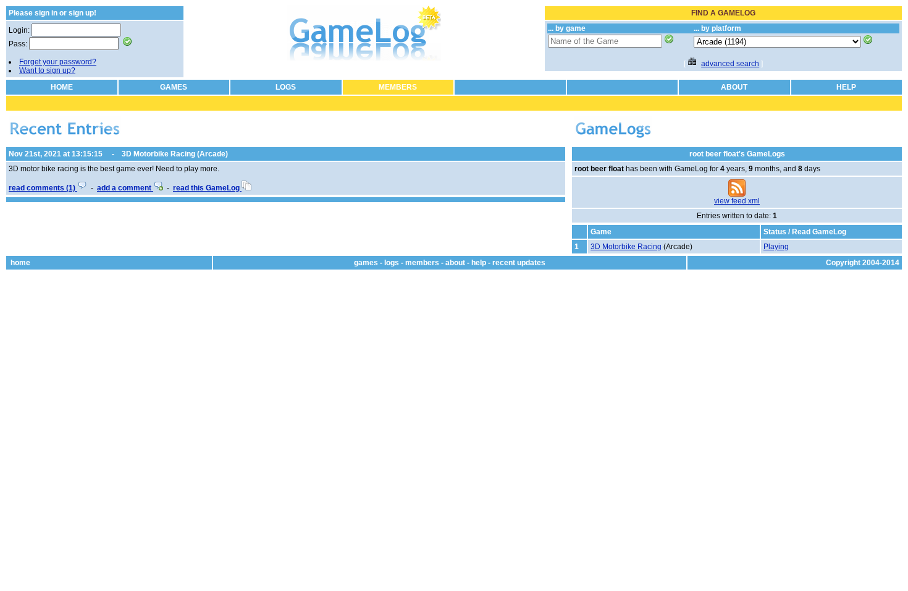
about (455, 262)
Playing (776, 246)
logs (391, 262)
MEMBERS (398, 87)
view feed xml (737, 201)
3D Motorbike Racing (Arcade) (175, 154)
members (422, 262)
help (478, 262)
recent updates (518, 262)
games (366, 262)
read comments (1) (43, 188)
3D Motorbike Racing (626, 246)
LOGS (285, 87)
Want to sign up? (47, 70)
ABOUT (734, 87)
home (20, 262)
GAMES (173, 87)
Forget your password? (57, 61)
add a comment (125, 188)
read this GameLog (207, 188)
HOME (62, 87)
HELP (846, 87)
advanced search (730, 63)
